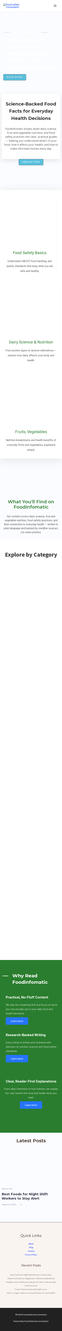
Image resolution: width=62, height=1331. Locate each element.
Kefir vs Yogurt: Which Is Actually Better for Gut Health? (31, 1293)
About (31, 1243)
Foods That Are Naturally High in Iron (31, 1289)
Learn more (17, 1020)
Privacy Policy (31, 1254)
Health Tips (7, 1189)
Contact (31, 1251)
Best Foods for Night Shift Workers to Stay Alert (25, 1196)
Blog (31, 1247)
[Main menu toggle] (55, 5)
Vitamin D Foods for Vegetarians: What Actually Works (31, 1278)
